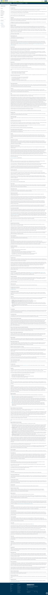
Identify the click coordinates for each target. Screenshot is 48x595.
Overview (2, 8)
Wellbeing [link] (2, 15)
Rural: (12, 402)
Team (10, 587)
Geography (2, 24)
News (10, 589)
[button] (46, 1)
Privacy (34, 591)
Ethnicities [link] (2, 17)
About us (11, 586)
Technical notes (2, 25)
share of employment (15, 214)
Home (10, 585)
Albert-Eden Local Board (18, 3)
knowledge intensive (13, 289)
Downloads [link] (2, 20)
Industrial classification (14, 157)
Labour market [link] (2, 11)
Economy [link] (2, 10)
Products (11, 588)
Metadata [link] (2, 23)
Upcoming (11, 590)
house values (32, 272)
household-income (25, 365)
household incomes (42, 272)
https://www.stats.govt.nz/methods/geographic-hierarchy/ (25, 503)
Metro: (12, 396)
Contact (11, 591)
